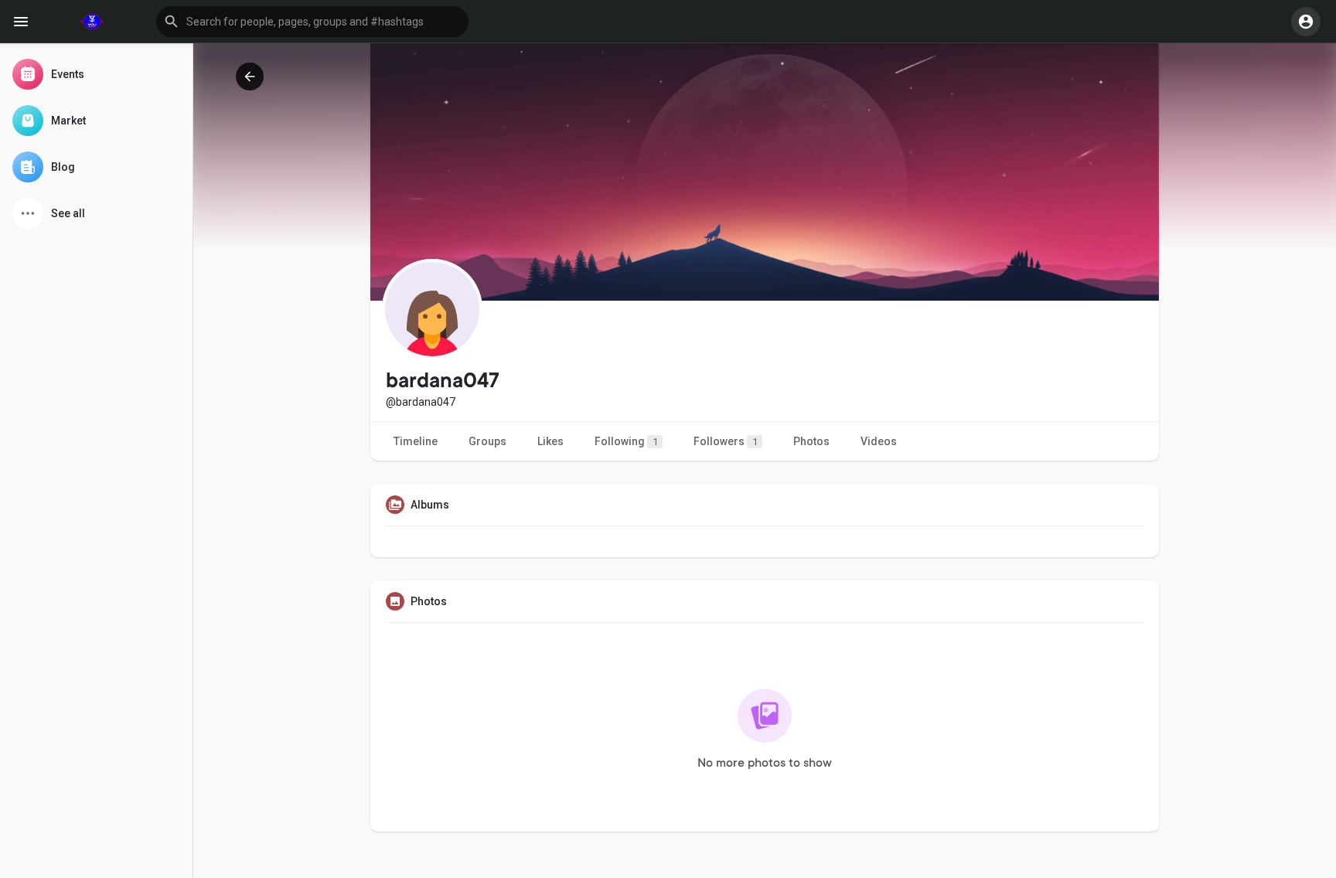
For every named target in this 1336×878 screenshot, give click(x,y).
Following (626, 441)
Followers (726, 441)
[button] (312, 21)
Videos (879, 441)
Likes (550, 441)
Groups (487, 441)
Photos (811, 441)
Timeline (416, 441)
